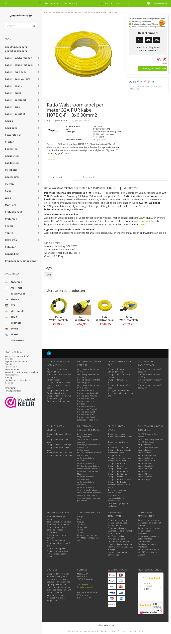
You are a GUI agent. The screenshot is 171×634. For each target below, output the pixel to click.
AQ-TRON (16, 287)
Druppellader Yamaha (87, 395)
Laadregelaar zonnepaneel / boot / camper (120, 532)
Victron (9, 184)
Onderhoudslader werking (58, 401)
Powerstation (13, 134)
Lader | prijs (12, 106)
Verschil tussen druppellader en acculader (59, 381)
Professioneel (13, 212)
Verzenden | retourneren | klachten (21, 372)
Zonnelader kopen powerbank (55, 531)
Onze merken (12, 273)
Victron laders (144, 452)
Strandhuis (82, 527)
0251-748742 (10, 388)
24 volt (80, 532)
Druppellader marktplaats (119, 450)
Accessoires (12, 176)
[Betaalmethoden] (112, 575)
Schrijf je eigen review (79, 120)
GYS (13, 305)
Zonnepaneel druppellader (59, 521)
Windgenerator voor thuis (119, 458)
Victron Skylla (144, 479)
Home (47, 12)
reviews (140, 631)
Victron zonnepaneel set (149, 549)
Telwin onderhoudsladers (88, 490)
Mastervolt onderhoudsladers (85, 475)
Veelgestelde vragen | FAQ (17, 356)
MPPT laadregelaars (116, 536)
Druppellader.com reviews (20, 260)
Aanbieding (12, 254)
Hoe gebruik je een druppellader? (116, 499)
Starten (9, 142)
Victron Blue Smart (146, 460)
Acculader (11, 128)
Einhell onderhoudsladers (88, 468)
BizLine (15, 299)
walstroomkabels (143, 221)
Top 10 (9, 232)
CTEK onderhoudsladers (88, 466)
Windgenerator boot (117, 460)
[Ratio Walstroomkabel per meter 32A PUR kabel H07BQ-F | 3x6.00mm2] (85, 56)
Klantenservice (11, 375)
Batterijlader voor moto (87, 419)
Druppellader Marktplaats (119, 479)
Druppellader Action (117, 463)
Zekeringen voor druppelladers (84, 435)
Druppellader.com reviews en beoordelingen (59, 397)
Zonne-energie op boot (87, 535)
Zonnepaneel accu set (118, 528)
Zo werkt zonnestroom (148, 520)
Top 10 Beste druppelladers (150, 439)
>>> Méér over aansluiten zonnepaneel (119, 553)
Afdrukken (134, 89)
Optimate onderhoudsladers (85, 485)
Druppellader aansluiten (57, 390)
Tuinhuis (81, 524)
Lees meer (51, 159)
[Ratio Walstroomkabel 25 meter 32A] (58, 306)
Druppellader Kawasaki (87, 393)
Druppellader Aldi (116, 466)
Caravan (80, 521)
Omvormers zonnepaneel (119, 541)
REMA (14, 316)
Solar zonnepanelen (56, 540)
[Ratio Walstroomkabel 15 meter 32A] (128, 306)
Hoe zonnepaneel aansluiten (146, 532)
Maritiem (10, 204)
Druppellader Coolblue (118, 471)
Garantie (9, 383)
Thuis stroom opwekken (57, 551)
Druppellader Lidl (115, 476)
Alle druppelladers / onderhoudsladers (17, 48)
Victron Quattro (145, 476)
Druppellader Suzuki (86, 406)
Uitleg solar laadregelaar (149, 536)
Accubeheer (12, 156)
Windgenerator (114, 455)
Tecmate (16, 322)
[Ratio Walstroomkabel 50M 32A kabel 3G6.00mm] (105, 306)
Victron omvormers (147, 455)
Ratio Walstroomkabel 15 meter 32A (129, 320)
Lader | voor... (13, 86)
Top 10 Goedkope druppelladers (146, 443)
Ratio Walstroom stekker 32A (81, 320)
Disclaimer (10, 364)
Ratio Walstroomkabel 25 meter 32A (59, 320)
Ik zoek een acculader (117, 434)
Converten (11, 148)
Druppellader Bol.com (118, 468)
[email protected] (85, 587)
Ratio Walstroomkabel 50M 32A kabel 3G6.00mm (106, 322)
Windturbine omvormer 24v (59, 455)
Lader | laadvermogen (18, 58)
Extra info (11, 240)
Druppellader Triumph (87, 409)
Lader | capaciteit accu (19, 64)
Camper (80, 516)
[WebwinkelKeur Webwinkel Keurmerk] (26, 402)
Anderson (16, 282)
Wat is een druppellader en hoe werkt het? (59, 370)
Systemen (11, 218)
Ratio (143, 224)
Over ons (9, 359)
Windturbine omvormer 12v (59, 452)
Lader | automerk (16, 100)
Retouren (10, 246)
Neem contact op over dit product (145, 86)
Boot (79, 519)
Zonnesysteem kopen (56, 527)
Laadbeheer (12, 162)
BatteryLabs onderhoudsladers (85, 456)
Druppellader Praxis (117, 482)
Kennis (9, 226)
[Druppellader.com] (21, 15)
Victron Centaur (145, 463)
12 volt (80, 529)
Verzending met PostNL (117, 3)
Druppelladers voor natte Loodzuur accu (119, 375)
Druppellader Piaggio (86, 417)
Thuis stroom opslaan (56, 548)
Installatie (11, 170)
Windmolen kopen (116, 452)
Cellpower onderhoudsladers (85, 461)
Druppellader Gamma (117, 474)
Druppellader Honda (86, 414)
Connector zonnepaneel (119, 520)
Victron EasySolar (145, 466)
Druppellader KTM (85, 398)
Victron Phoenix (145, 474)
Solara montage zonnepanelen (145, 540)
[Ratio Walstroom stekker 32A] (82, 306)
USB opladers (83, 450)
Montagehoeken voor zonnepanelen (117, 524)
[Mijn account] (6, 3)
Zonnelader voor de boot (58, 524)
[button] (38, 58)
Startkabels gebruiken (56, 393)
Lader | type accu (15, 72)
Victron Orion (144, 471)
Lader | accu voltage (17, 78)
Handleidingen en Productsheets (19, 380)
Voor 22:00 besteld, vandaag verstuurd (63, 3)
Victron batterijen (146, 458)
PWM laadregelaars (116, 539)
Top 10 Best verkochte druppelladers (148, 448)
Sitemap (8, 377)
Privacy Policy (11, 367)
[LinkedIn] (49, 353)
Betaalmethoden (12, 369)
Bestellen (58, 331)
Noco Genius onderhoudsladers (85, 480)
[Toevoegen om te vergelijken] (120, 104)
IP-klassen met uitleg (117, 490)
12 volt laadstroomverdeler (120, 544)
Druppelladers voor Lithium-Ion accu (116, 370)
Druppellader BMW (85, 390)
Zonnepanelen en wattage (150, 528)
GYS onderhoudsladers (87, 471)
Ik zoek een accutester (118, 447)
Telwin (15, 328)
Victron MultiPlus (145, 468)
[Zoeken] (34, 24)
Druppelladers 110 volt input (59, 444)
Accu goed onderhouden (119, 390)
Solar (8, 190)
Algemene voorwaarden (16, 361)
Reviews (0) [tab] (89, 177)
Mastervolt (17, 311)
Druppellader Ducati (86, 411)
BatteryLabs (18, 293)
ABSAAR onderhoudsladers (89, 452)
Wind (8, 198)
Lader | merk (13, 92)
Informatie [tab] (57, 177)
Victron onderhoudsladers (89, 492)
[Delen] (137, 81)
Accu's (9, 120)
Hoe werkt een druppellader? (114, 493)
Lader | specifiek (15, 114)
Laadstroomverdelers (87, 495)
